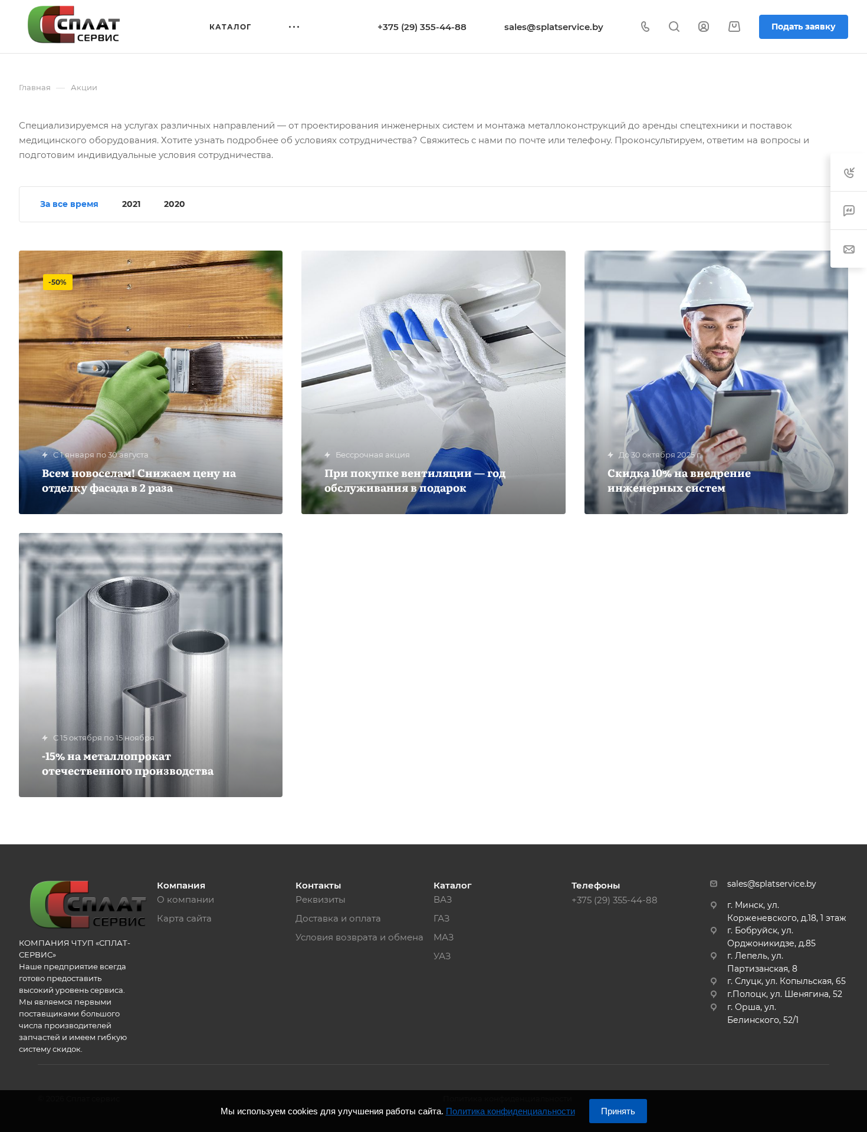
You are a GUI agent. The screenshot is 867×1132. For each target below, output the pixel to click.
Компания (181, 885)
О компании (185, 899)
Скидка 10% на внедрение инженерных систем (679, 480)
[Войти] (703, 26)
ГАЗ (442, 918)
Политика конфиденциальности (510, 1111)
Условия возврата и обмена (359, 937)
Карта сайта (184, 918)
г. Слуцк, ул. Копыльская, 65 (786, 981)
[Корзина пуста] (734, 26)
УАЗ (442, 956)
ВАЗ (443, 899)
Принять (618, 1111)
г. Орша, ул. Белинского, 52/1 (763, 1013)
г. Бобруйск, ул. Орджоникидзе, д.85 (771, 937)
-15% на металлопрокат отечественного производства (128, 763)
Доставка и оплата (338, 918)
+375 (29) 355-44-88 (422, 26)
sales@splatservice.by (553, 26)
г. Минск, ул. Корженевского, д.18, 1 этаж (786, 911)
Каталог (453, 885)
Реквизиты (320, 899)
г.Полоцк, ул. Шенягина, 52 (784, 994)
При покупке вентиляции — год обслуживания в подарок (414, 480)
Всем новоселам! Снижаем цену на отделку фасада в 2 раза (139, 480)
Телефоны (596, 885)
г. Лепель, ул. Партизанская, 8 (762, 962)
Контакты (318, 885)
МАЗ (444, 937)
